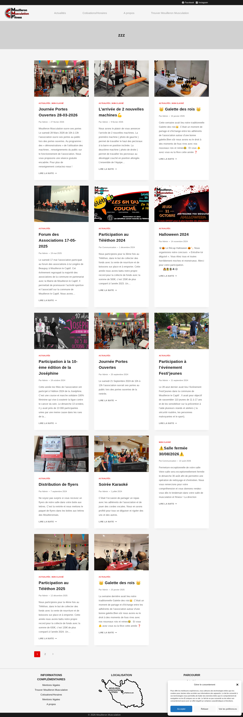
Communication (109, 247)
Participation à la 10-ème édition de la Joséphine (58, 367)
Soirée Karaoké (113, 484)
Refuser (204, 709)
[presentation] (61, 78)
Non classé (58, 103)
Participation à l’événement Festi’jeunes (172, 367)
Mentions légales (51, 685)
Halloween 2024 (174, 234)
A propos (129, 13)
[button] (237, 684)
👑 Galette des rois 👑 (180, 109)
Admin (45, 122)
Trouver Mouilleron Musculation (170, 13)
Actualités (60, 13)
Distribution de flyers (58, 484)
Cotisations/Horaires (95, 13)
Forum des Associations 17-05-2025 (57, 240)
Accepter (181, 709)
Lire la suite (48, 173)
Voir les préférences (228, 709)
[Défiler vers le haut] (237, 678)
